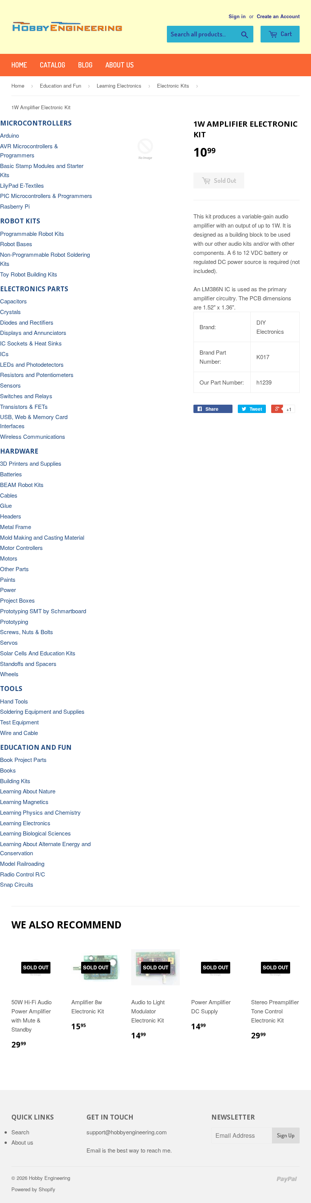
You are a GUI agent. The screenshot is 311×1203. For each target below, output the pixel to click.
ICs (4, 354)
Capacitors (13, 301)
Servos (9, 642)
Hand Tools (14, 701)
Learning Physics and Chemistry (40, 812)
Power (8, 590)
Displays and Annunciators (33, 332)
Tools (11, 688)
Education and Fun (60, 85)
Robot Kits (20, 221)
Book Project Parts (23, 759)
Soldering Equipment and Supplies (42, 711)
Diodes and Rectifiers (26, 322)
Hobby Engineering (49, 1177)
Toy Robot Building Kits (28, 274)
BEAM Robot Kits (22, 484)
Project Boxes (17, 600)
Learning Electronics (119, 85)
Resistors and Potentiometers (37, 374)
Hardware (19, 451)
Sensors (10, 385)
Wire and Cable (19, 733)
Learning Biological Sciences (35, 833)
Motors (8, 558)
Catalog (52, 65)
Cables (8, 495)
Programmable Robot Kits (32, 233)
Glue (6, 505)
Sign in (237, 16)
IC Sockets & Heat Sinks (31, 343)
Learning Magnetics (24, 802)
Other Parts (14, 569)
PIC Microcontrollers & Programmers (46, 195)
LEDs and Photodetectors (32, 364)
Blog (85, 65)
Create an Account (278, 16)
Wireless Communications (32, 436)
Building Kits (15, 781)
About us (119, 65)
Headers (10, 516)
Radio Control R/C (22, 874)
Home (19, 65)
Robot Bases (16, 244)
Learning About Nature (27, 791)
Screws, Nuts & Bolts (26, 632)
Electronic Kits (173, 85)
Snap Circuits (16, 884)
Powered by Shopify (33, 1189)
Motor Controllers (21, 547)
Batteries (11, 474)
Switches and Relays (26, 396)
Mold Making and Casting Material (42, 537)
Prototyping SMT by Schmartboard (43, 611)
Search (20, 1132)
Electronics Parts (34, 288)
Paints (8, 579)
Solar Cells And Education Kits (37, 653)
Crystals (10, 312)
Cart (286, 34)
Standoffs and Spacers (28, 663)
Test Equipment (19, 722)
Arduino (9, 135)
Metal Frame (15, 527)
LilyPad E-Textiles (22, 185)
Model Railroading (22, 863)
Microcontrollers (36, 123)
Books (8, 770)
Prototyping (14, 621)
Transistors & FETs (24, 406)
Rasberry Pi (15, 206)
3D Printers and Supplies (30, 463)
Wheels (9, 674)
